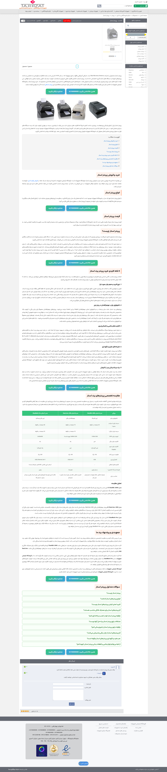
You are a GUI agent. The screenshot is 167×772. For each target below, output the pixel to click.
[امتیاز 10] (29, 711)
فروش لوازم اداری (33, 181)
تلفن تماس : (87, 688)
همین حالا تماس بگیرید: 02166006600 (82, 91)
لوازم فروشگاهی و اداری (123, 15)
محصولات (135, 15)
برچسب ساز (140, 54)
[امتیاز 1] (21, 711)
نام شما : (88, 684)
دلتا (136, 72)
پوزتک (136, 87)
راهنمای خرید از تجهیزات (121, 728)
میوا (136, 85)
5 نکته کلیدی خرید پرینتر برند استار (108, 155)
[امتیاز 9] (28, 711)
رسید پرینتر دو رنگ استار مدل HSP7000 (112, 46)
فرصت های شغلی (103, 728)
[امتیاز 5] (24, 711)
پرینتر (113, 15)
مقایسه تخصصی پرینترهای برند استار (107, 159)
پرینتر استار (106, 15)
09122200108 (36, 735)
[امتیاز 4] (23, 711)
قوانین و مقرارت (138, 731)
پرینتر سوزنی (140, 51)
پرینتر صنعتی (48, 85)
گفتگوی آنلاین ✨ (83, 763)
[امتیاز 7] (26, 711)
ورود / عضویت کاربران (140, 2)
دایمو (136, 77)
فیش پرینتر (141, 46)
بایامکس (136, 70)
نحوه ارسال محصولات (121, 734)
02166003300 (58, 732)
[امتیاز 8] (27, 711)
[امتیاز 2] (22, 711)
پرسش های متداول (121, 731)
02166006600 (33, 730)
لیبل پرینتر (141, 49)
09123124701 (54, 735)
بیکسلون (136, 75)
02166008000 (42, 730)
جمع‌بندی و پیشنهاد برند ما (110, 162)
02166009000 (51, 730)
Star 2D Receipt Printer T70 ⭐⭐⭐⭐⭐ (112, 52)
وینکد (136, 80)
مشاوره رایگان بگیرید (55, 91)
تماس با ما (138, 728)
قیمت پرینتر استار (113, 148)
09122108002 (45, 735)
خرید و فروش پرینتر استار (111, 141)
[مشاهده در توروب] (41, 756)
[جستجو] (128, 25)
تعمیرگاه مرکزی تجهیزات (103, 731)
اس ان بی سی (136, 82)
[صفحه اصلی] (33, 4)
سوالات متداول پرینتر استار (110, 166)
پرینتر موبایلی (140, 56)
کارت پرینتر (141, 59)
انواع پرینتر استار (113, 144)
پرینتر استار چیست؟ (112, 152)
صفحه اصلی (143, 15)
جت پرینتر (141, 61)
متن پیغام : (88, 700)
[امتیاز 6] (25, 711)
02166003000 (49, 732)
